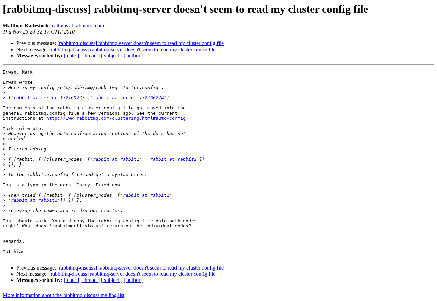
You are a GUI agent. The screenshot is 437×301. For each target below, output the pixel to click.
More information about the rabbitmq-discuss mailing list (63, 295)
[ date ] (71, 55)
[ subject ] (111, 55)
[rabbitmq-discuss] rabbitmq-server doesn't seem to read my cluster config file (140, 43)
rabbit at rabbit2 (173, 159)
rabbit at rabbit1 (116, 159)
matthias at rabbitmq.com (77, 25)
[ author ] (133, 55)
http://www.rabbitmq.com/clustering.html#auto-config (116, 118)
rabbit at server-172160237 (49, 97)
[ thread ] (90, 55)
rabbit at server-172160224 (128, 97)
